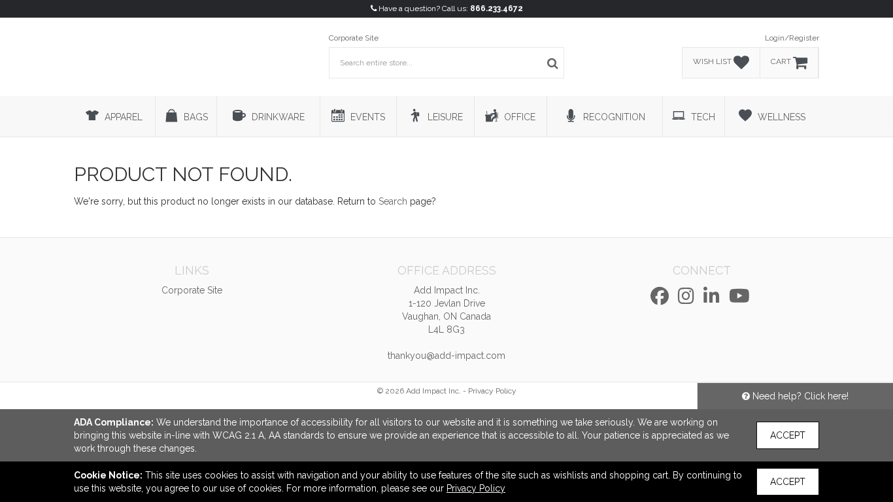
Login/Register (792, 37)
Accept (787, 435)
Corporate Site (354, 37)
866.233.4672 (496, 8)
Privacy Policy (492, 390)
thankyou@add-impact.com (446, 355)
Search (393, 201)
